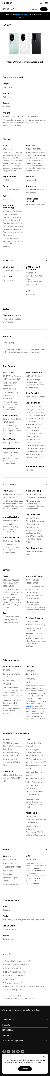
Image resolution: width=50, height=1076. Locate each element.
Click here (37, 1063)
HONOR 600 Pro (21, 14)
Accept (25, 1069)
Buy (44, 9)
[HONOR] (8, 1010)
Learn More (22, 17)
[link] (4, 1051)
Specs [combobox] (34, 9)
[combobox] (9, 9)
